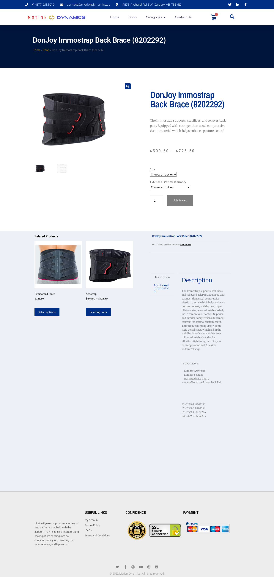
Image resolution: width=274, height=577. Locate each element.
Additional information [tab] (161, 288)
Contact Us (183, 17)
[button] (128, 86)
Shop (133, 17)
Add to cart (180, 200)
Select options (47, 312)
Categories (154, 17)
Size (152, 169)
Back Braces (185, 244)
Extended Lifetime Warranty (168, 182)
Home (114, 17)
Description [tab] (162, 277)
